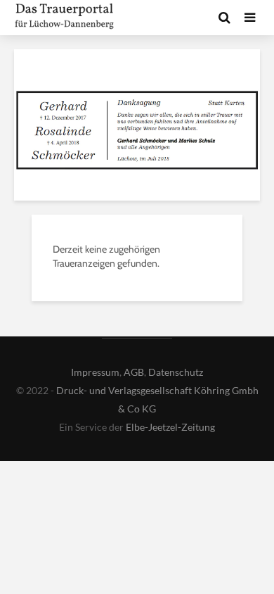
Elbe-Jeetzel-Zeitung (170, 427)
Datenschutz (175, 372)
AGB (134, 372)
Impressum (95, 372)
